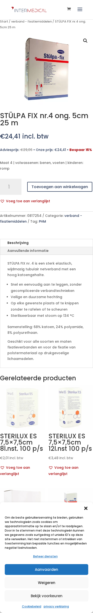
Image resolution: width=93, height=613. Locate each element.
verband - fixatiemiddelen (31, 21)
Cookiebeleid (31, 606)
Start (4, 21)
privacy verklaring (56, 606)
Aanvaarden (46, 569)
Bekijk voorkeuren (46, 595)
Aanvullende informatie (28, 250)
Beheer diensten (45, 556)
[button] (85, 508)
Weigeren (46, 582)
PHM (42, 221)
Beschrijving (18, 242)
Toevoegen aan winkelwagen (59, 187)
